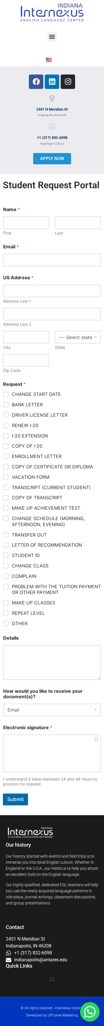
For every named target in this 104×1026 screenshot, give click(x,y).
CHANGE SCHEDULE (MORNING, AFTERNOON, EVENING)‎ (48, 521)
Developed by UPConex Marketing (52, 1015)
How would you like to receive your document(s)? (43, 693)
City (7, 347)
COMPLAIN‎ (24, 576)
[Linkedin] (52, 82)
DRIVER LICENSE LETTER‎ (40, 415)
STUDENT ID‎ (26, 555)
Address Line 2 (17, 324)
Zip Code (12, 370)
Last (59, 232)
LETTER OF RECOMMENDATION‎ (47, 545)
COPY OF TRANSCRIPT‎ (37, 497)
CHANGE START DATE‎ (36, 394)
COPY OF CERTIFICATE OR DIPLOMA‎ (52, 467)
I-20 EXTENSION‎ (30, 436)
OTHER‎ (19, 623)
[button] (52, 37)
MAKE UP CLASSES (33, 603)
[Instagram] (68, 82)
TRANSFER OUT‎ (29, 535)
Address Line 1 (17, 301)
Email (11, 246)
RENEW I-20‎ (25, 425)
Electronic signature (27, 727)
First (7, 232)
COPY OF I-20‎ (27, 446)
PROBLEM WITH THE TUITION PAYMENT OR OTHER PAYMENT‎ (56, 589)
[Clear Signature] (96, 739)
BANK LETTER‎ (27, 404)
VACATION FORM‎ (30, 477)
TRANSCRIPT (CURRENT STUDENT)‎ (51, 487)
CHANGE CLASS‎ (30, 566)
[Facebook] (36, 82)
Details (11, 638)
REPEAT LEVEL (28, 613)
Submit (15, 799)
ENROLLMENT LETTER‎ (37, 456)
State (60, 347)
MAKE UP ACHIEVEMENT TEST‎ (46, 508)
